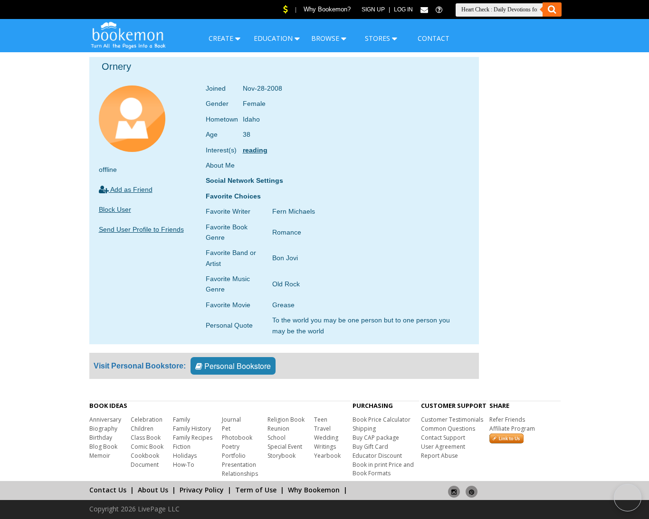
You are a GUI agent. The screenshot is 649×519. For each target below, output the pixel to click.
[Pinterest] (471, 487)
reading (255, 150)
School (276, 438)
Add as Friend (131, 189)
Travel (322, 429)
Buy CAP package (376, 438)
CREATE (222, 38)
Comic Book (147, 447)
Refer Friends (507, 419)
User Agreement (443, 447)
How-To (183, 465)
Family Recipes (192, 438)
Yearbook (327, 456)
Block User (115, 209)
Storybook (281, 456)
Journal (231, 419)
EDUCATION (274, 38)
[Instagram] (454, 487)
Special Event (284, 447)
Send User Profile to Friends (141, 229)
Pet (226, 429)
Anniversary (105, 419)
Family (181, 419)
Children (142, 429)
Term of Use (256, 489)
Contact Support (443, 438)
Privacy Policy (202, 489)
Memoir (99, 456)
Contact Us (107, 489)
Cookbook (145, 456)
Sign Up (373, 9)
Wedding (326, 438)
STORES (378, 38)
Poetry (230, 447)
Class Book (146, 438)
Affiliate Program (512, 429)
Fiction (182, 447)
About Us (153, 489)
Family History (192, 429)
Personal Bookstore (236, 365)
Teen (320, 419)
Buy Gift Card (370, 447)
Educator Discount (377, 456)
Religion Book (286, 419)
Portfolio (234, 456)
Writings (325, 447)
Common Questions (448, 429)
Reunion (278, 429)
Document (145, 465)
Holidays (185, 456)
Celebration (146, 419)
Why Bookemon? (327, 9)
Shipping (364, 429)
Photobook (237, 438)
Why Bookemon (314, 489)
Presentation (239, 465)
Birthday (100, 438)
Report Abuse (439, 456)
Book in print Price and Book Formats (383, 469)
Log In (403, 9)
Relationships (240, 474)
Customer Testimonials (452, 419)
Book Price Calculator (381, 419)
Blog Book (103, 447)
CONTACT (433, 38)
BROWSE (326, 38)
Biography (103, 429)
